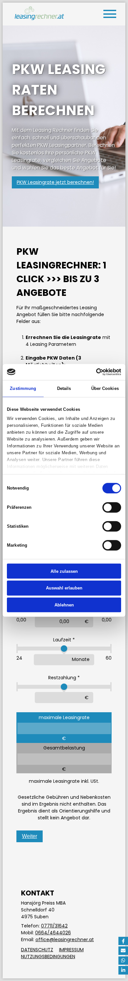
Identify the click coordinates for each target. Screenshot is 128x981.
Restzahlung (62, 677)
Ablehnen (64, 605)
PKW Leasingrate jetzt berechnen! (55, 182)
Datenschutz (37, 949)
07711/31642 (54, 926)
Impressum (71, 949)
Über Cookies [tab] (105, 388)
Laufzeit (62, 639)
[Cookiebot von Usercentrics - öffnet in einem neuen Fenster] (92, 372)
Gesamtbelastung (64, 748)
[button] (123, 941)
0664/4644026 (53, 932)
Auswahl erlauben (64, 588)
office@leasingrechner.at (64, 939)
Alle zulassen (64, 571)
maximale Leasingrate (64, 717)
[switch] (111, 507)
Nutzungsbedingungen (48, 956)
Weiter (29, 836)
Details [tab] (64, 388)
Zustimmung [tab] (23, 388)
